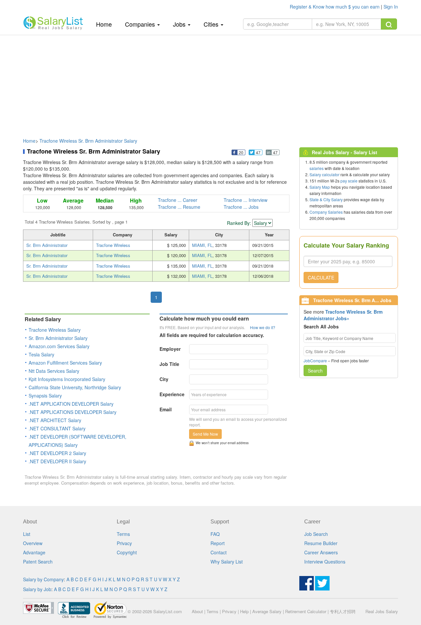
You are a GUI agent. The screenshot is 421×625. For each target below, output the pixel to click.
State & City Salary (326, 199)
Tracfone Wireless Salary (55, 329)
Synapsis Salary (45, 395)
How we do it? (262, 327)
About (197, 611)
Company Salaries (326, 212)
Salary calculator (324, 174)
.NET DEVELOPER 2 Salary (57, 453)
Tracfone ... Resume (179, 207)
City (164, 379)
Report (217, 543)
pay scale (349, 180)
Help (244, 611)
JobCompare (315, 360)
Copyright (127, 552)
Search (315, 370)
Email (166, 409)
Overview (32, 543)
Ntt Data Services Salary (54, 371)
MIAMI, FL (202, 245)
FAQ (215, 534)
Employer (170, 349)
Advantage (34, 552)
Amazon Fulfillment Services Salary (65, 362)
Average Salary (267, 611)
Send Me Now (205, 434)
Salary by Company (43, 579)
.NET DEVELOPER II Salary (57, 461)
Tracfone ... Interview (245, 200)
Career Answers (321, 552)
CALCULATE (321, 277)
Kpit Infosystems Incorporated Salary (67, 379)
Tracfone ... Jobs (241, 207)
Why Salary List (226, 561)
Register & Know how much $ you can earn (335, 6)
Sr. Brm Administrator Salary (58, 338)
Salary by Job (37, 589)
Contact (218, 552)
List (26, 534)
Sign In (391, 6)
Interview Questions (324, 561)
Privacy (124, 543)
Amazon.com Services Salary (59, 346)
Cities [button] (212, 24)
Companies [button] (141, 24)
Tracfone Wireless (113, 245)
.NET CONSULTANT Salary (57, 428)
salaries (317, 168)
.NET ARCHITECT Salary (55, 420)
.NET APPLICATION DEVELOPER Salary (71, 403)
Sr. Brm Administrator (46, 245)
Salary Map (320, 187)
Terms (123, 534)
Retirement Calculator (305, 611)
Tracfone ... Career (177, 200)
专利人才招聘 (343, 611)
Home (106, 23)
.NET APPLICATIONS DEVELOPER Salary (72, 412)
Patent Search (38, 561)
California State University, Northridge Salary (75, 387)
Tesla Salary (41, 354)
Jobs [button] (180, 24)
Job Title (169, 364)
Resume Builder (320, 543)
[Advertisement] (210, 83)
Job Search (316, 534)
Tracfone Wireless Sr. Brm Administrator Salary (88, 140)
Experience (172, 394)
